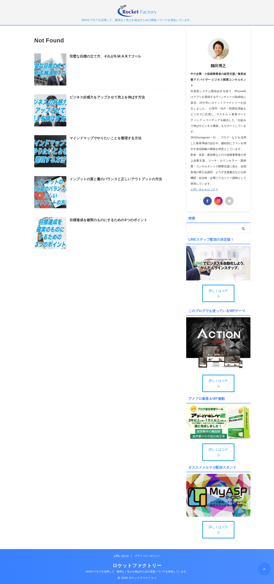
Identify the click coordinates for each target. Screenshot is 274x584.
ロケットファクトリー (137, 565)
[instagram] (218, 201)
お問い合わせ (121, 555)
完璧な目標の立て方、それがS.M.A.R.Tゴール (105, 56)
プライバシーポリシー (147, 555)
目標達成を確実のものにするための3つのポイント (108, 220)
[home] (229, 201)
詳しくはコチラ (218, 293)
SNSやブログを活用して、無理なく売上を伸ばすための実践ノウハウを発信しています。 (137, 571)
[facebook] (207, 201)
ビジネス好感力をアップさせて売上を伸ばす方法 (107, 97)
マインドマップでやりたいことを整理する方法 (105, 138)
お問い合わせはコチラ (204, 189)
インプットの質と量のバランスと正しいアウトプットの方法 (116, 179)
